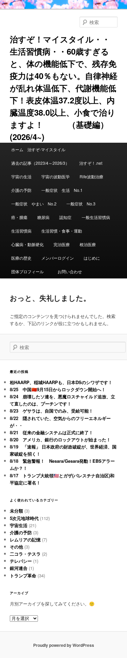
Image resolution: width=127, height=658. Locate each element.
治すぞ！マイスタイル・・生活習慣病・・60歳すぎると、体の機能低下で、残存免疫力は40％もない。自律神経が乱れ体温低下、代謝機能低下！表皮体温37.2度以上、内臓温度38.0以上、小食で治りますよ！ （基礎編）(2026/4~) (64, 87)
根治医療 (88, 244)
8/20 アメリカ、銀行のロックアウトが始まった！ (60, 439)
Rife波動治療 (91, 176)
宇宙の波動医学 (55, 176)
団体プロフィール (29, 271)
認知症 (65, 217)
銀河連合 (18, 568)
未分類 (16, 510)
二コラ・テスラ (25, 554)
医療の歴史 (21, 258)
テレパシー (21, 561)
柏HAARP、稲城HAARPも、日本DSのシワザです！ (61, 382)
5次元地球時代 (24, 518)
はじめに (92, 258)
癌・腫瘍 (19, 217)
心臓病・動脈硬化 (27, 244)
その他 (16, 546)
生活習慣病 (21, 231)
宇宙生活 (18, 525)
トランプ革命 (23, 575)
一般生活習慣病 (96, 217)
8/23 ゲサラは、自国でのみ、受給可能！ (51, 410)
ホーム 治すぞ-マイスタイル (38, 149)
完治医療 (62, 244)
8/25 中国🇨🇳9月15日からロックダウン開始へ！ (58, 389)
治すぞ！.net (90, 163)
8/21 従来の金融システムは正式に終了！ (51, 432)
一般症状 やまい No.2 (34, 203)
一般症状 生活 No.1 (62, 190)
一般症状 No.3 (81, 203)
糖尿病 (43, 217)
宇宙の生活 (21, 176)
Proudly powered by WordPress (63, 645)
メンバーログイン (57, 258)
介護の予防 (21, 190)
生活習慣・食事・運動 (61, 231)
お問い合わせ (70, 271)
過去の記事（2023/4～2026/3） (40, 163)
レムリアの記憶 (25, 539)
